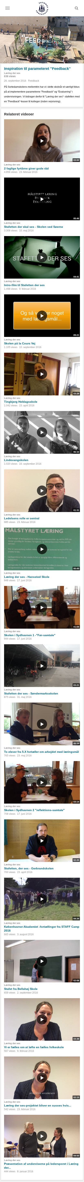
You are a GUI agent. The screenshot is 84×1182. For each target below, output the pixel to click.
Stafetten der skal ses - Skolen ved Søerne (33, 226)
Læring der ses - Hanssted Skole (26, 576)
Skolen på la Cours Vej (19, 343)
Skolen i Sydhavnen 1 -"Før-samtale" (29, 635)
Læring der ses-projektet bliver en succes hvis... (37, 1105)
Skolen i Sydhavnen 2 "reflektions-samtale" (34, 810)
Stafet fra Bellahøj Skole (21, 988)
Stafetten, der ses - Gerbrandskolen (29, 868)
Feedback (33, 80)
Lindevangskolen (16, 460)
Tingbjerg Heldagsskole (20, 401)
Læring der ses (12, 73)
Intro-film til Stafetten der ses (24, 285)
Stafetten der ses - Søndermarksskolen (31, 693)
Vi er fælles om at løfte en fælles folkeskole (34, 1047)
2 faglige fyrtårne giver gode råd (26, 168)
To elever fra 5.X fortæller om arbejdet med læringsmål (41, 751)
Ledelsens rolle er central (21, 518)
